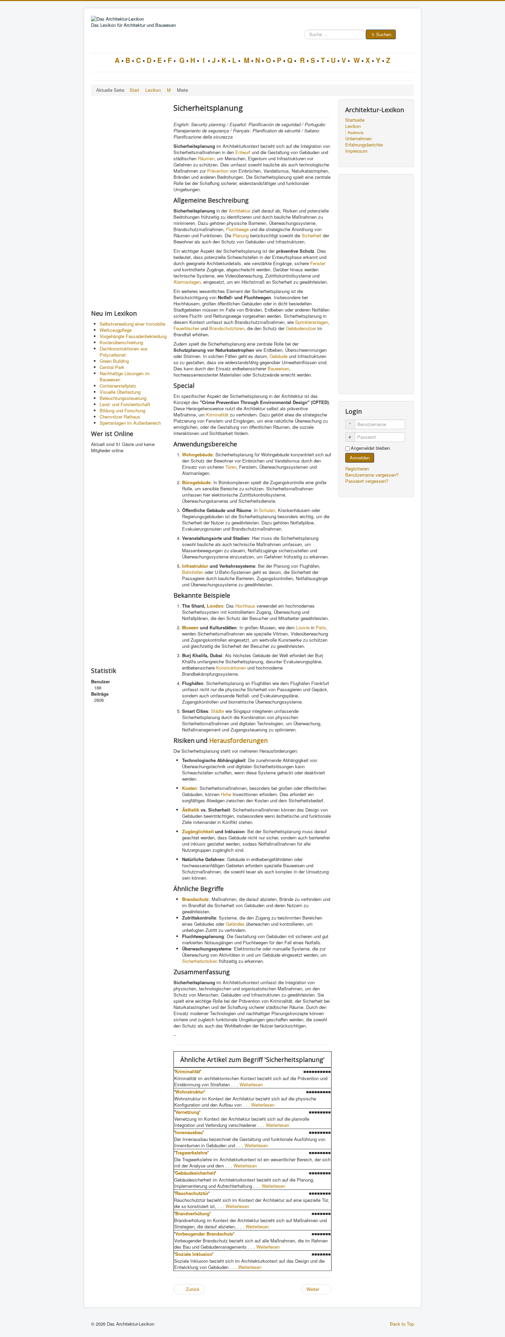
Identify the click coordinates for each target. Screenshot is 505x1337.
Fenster (317, 263)
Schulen (267, 510)
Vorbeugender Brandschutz (204, 1233)
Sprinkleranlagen (311, 322)
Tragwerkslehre (191, 1152)
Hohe (226, 794)
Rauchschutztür (192, 1193)
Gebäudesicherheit (195, 1173)
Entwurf (242, 152)
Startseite (354, 120)
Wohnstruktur (189, 1091)
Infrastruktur (195, 566)
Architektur (239, 210)
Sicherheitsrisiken (199, 961)
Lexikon (353, 126)
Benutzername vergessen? (372, 474)
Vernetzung (187, 1112)
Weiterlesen (251, 1084)
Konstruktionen (231, 667)
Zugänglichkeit (198, 831)
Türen (230, 467)
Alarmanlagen (187, 282)
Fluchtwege (237, 229)
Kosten (189, 788)
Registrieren (357, 468)
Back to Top (402, 1323)
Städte (217, 711)
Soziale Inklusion (193, 1254)
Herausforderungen (238, 740)
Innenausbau (189, 1132)
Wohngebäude (197, 454)
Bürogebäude (196, 482)
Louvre (303, 627)
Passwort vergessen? (366, 481)
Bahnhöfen (192, 572)
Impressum (356, 151)
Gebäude (279, 356)
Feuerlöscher (186, 328)
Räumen (206, 158)
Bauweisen (278, 368)
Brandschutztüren (226, 328)
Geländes (235, 924)
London (215, 605)
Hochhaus (245, 605)
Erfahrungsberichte (364, 145)
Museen (190, 627)
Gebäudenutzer (301, 328)
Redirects (356, 132)
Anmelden (360, 457)
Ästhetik (190, 809)
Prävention (217, 170)
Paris (321, 627)
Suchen (383, 34)
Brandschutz (195, 899)
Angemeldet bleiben (370, 448)
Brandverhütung (192, 1213)
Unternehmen (358, 138)
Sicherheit (312, 235)
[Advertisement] (129, 202)
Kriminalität (217, 414)
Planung (241, 235)
